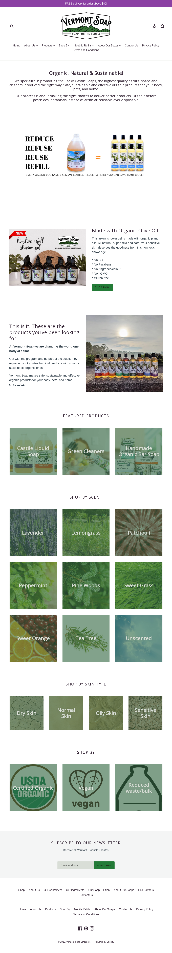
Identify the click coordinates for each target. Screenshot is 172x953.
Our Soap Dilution (99, 890)
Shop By (66, 45)
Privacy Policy (150, 45)
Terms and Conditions (86, 50)
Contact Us (131, 45)
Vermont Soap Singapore (78, 942)
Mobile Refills (85, 45)
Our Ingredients (75, 890)
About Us (31, 45)
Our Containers (53, 890)
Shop (21, 890)
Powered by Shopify (104, 942)
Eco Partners (146, 890)
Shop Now (102, 287)
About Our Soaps (110, 45)
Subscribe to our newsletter (86, 843)
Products (49, 45)
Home (16, 45)
